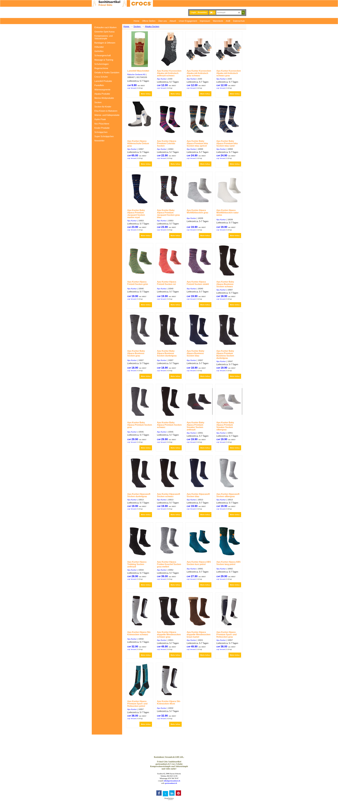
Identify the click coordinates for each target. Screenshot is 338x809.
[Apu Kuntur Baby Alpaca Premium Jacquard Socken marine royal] (139, 189)
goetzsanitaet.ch (171, 783)
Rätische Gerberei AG (136, 74)
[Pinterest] (178, 793)
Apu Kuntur (161, 79)
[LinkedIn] (172, 793)
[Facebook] (159, 793)
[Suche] (243, 13)
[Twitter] (165, 793)
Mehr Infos (146, 94)
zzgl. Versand (131, 88)
